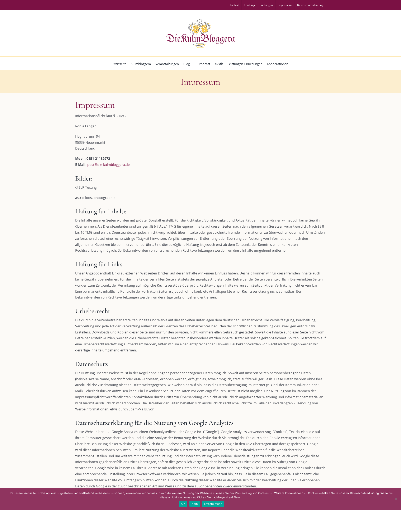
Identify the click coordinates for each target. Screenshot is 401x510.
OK (183, 503)
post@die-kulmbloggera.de (108, 164)
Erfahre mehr (213, 503)
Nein (195, 503)
